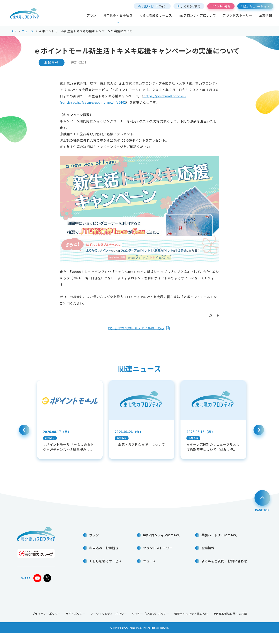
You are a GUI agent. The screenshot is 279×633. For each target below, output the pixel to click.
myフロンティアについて (197, 15)
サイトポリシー (75, 614)
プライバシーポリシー (46, 614)
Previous (24, 432)
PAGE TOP (262, 500)
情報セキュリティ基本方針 (191, 614)
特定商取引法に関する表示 (230, 614)
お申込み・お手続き (118, 15)
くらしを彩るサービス (155, 15)
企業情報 (265, 15)
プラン (91, 15)
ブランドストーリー (237, 15)
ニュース (149, 561)
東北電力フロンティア (24, 13)
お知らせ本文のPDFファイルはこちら (136, 328)
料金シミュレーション (255, 6)
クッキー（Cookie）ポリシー (150, 614)
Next (258, 432)
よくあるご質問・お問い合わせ (224, 561)
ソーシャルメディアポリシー (108, 614)
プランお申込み (221, 6)
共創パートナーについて (219, 535)
